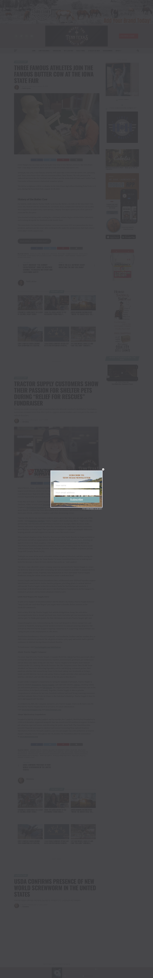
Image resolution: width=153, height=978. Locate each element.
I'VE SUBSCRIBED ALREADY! (92, 509)
